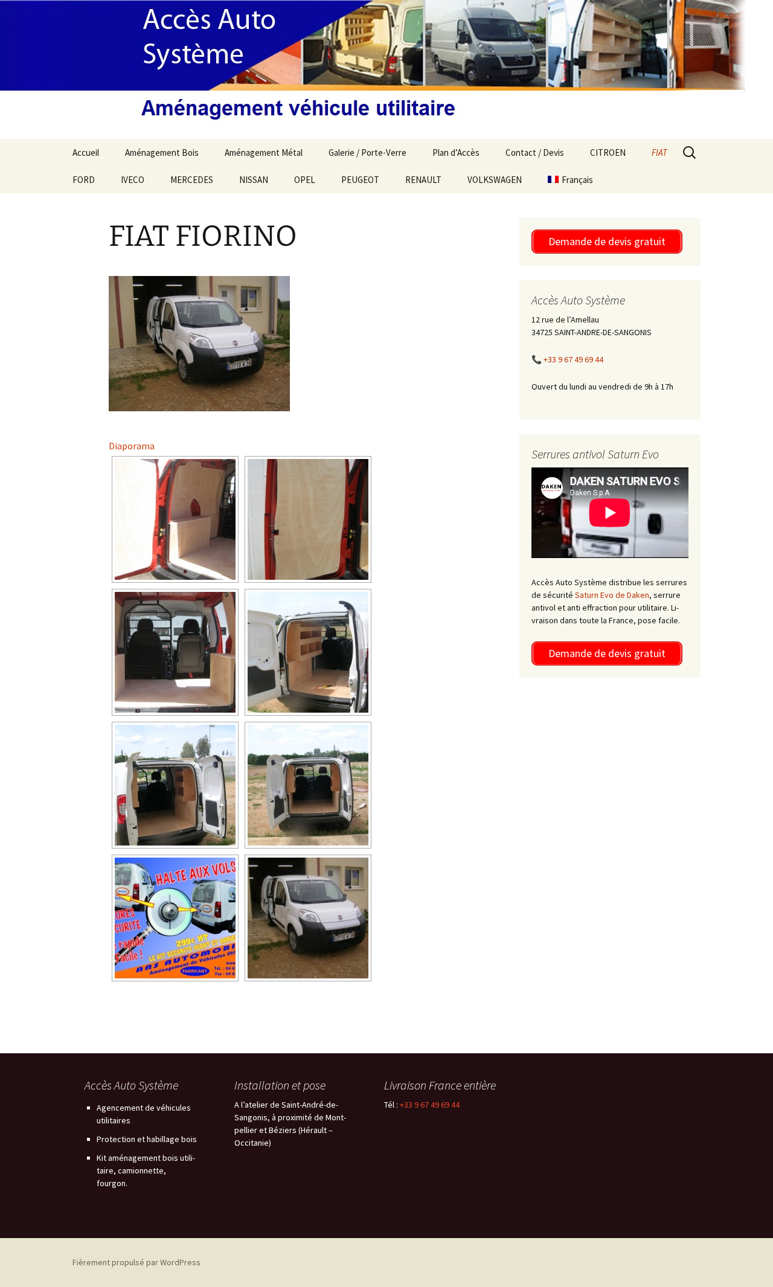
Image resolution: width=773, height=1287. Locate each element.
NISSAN (253, 179)
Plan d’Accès (456, 152)
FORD (83, 179)
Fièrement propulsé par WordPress (136, 1262)
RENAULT (423, 179)
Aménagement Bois (162, 152)
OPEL (304, 179)
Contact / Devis (534, 152)
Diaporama (132, 446)
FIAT (659, 152)
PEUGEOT (360, 179)
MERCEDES (191, 179)
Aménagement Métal (264, 152)
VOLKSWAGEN (494, 179)
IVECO (132, 179)
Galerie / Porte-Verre (367, 152)
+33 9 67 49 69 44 (573, 359)
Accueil (85, 152)
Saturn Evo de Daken (612, 594)
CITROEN (608, 152)
